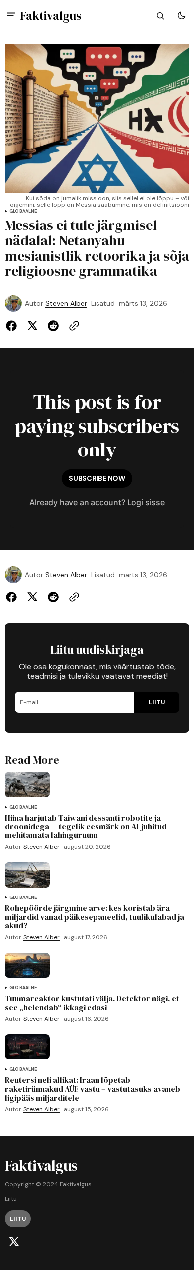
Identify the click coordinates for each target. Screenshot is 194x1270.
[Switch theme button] (181, 16)
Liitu (11, 1199)
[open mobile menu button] (11, 15)
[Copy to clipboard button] (72, 325)
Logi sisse (146, 502)
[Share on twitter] (32, 325)
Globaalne (23, 211)
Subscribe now (97, 478)
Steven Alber (66, 303)
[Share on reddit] (53, 325)
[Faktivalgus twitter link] (14, 1241)
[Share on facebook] (13, 325)
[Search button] (160, 16)
